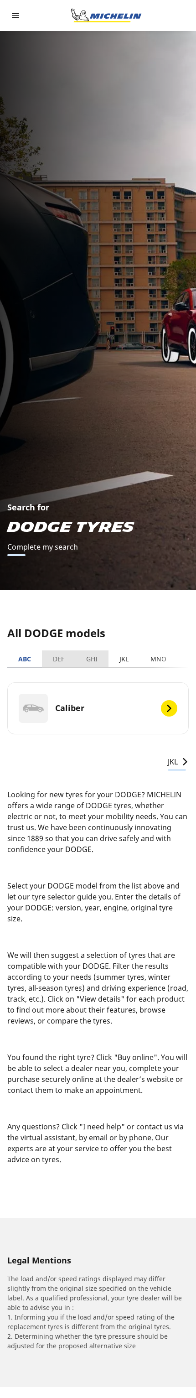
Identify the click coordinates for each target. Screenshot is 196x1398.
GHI (92, 659)
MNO (158, 659)
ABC (24, 659)
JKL (124, 659)
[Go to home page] (106, 15)
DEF (58, 659)
